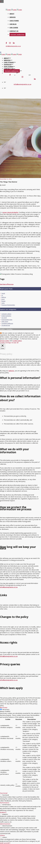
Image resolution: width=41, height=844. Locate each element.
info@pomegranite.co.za (13, 46)
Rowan (3, 301)
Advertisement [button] (5, 824)
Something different (7, 323)
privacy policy (4, 341)
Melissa (3, 297)
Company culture (6, 314)
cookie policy (17, 341)
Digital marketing (6, 316)
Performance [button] (4, 803)
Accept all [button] (15, 343)
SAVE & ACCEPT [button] (5, 843)
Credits (2, 329)
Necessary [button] (3, 707)
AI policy (9, 329)
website (11, 371)
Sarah (3, 293)
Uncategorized (5, 325)
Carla (2, 303)
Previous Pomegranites (8, 305)
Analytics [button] (3, 812)
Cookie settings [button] (5, 343)
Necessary (5, 709)
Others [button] (2, 835)
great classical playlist (10, 212)
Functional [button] (3, 793)
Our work (4, 318)
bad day (2, 284)
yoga (11, 284)
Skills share (4, 321)
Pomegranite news (6, 319)
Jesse (3, 299)
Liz (2, 295)
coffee (7, 284)
